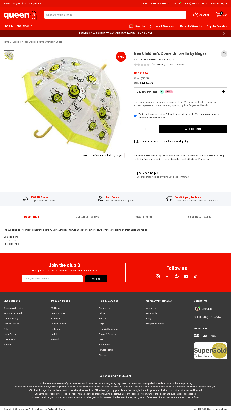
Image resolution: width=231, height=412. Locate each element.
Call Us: (207, 317)
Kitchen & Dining (12, 323)
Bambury (55, 318)
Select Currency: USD (154, 3)
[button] (180, 91)
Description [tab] (31, 216)
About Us (151, 308)
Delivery (102, 313)
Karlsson (55, 329)
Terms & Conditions (108, 329)
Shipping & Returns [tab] (199, 216)
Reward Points (106, 350)
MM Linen (56, 308)
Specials (8, 344)
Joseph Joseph (58, 323)
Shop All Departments (18, 26)
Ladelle (54, 334)
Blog (148, 318)
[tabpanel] (72, 105)
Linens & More (58, 313)
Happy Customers (155, 323)
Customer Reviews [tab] (87, 216)
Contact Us (104, 308)
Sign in (224, 3)
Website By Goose (56, 409)
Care (101, 339)
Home (205, 3)
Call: (192, 3)
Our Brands (151, 313)
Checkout (214, 3)
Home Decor (10, 334)
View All (55, 339)
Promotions (104, 344)
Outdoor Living (11, 318)
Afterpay (103, 355)
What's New (9, 339)
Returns (102, 318)
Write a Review (177, 64)
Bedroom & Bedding (14, 308)
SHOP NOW (145, 33)
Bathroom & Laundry (14, 313)
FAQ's (101, 323)
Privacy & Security (107, 334)
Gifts (6, 329)
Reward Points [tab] (144, 216)
